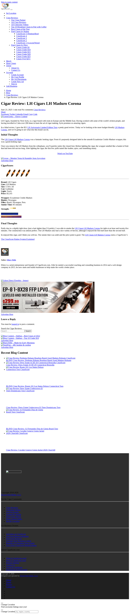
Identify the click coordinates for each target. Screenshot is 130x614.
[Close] (2, 609)
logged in (15, 324)
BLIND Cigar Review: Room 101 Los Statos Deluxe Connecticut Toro (34, 386)
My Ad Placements (18, 79)
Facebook (5, 114)
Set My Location (13, 521)
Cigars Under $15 (23, 52)
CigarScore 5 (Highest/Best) (27, 34)
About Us (15, 68)
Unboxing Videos (13, 510)
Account (9, 72)
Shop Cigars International (11, 217)
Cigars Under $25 (23, 56)
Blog (8, 93)
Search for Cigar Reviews (11, 328)
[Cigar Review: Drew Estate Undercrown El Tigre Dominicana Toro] (25, 391)
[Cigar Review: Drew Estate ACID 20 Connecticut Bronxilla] (35, 363)
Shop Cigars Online (14, 519)
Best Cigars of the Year (20, 29)
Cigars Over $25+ (23, 59)
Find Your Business (14, 539)
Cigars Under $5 (23, 47)
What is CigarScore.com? (16, 558)
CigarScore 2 (21, 40)
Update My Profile (13, 514)
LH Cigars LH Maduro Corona (17, 139)
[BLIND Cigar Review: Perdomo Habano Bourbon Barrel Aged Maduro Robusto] (40, 358)
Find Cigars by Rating (20, 31)
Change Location (8, 611)
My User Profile (17, 77)
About (8, 66)
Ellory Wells (11, 260)
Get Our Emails (12, 512)
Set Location (11, 13)
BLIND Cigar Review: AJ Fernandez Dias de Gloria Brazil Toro (32, 429)
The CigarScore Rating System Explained (18, 239)
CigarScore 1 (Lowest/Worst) (28, 43)
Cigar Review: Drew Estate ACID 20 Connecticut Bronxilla (30, 365)
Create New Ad (17, 82)
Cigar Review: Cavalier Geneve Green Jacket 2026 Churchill (30, 450)
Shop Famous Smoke (9, 214)
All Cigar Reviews (18, 22)
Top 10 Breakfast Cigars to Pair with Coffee (28, 27)
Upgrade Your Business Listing (18, 541)
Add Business (11, 86)
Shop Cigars (11, 63)
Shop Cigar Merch (13, 517)
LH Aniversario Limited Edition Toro (42, 127)
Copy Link (32, 114)
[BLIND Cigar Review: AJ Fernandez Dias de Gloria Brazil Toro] (25, 412)
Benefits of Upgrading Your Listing (20, 543)
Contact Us (15, 70)
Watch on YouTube (65, 153)
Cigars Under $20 (23, 54)
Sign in (14, 84)
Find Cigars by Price (19, 45)
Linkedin (19, 114)
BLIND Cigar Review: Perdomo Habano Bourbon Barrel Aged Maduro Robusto (38, 360)
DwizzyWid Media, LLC (11, 495)
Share (3, 112)
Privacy (9, 584)
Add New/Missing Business (17, 536)
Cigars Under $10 (23, 50)
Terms (8, 582)
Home (8, 90)
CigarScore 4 (21, 36)
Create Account (17, 75)
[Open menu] (11, 9)
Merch (8, 61)
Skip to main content (9, 2)
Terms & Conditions (14, 567)
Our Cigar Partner (18, 20)
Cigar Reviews (12, 18)
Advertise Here (7, 161)
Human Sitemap (12, 563)
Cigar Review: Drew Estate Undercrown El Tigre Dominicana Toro (33, 407)
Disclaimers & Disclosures (16, 570)
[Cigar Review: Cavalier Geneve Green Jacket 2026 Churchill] (25, 433)
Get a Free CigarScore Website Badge (21, 545)
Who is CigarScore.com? (16, 560)
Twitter (12, 114)
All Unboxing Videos (19, 25)
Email (25, 114)
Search (28, 331)
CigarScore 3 (21, 38)
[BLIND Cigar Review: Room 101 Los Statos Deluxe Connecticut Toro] (25, 369)
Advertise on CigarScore (16, 534)
